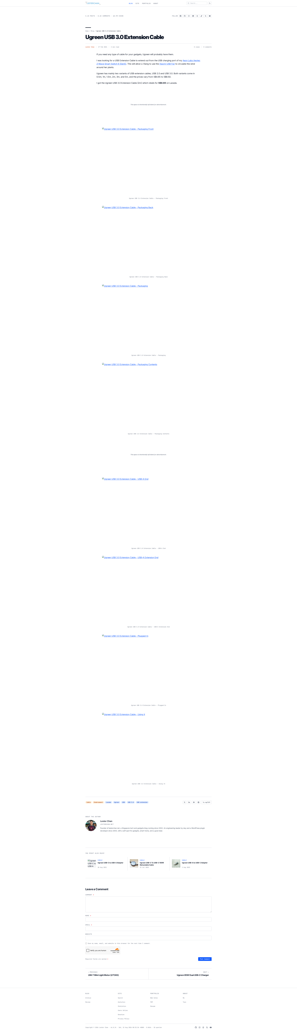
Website (88, 934)
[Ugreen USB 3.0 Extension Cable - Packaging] (148, 317)
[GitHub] (185, 16)
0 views (197, 47)
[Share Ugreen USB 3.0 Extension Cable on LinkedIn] (189, 802)
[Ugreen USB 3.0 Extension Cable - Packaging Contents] (148, 396)
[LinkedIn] (193, 16)
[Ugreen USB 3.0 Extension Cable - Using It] (148, 746)
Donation (121, 1015)
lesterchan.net (107, 824)
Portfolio (146, 3)
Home (87, 31)
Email (88, 925)
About (155, 3)
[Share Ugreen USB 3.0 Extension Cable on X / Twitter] (184, 802)
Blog (131, 3)
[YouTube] (210, 16)
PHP (151, 1002)
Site (137, 3)
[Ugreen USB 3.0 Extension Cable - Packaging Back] (148, 239)
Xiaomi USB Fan (167, 64)
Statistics (122, 1006)
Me (183, 998)
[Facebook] (180, 16)
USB (123, 802)
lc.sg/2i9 (206, 802)
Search (120, 998)
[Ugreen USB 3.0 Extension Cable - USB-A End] (148, 511)
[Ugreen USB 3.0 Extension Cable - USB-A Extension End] (148, 589)
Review (87, 1002)
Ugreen (116, 802)
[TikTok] (201, 16)
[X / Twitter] (205, 16)
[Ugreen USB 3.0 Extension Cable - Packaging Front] (148, 161)
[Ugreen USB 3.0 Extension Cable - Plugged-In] (148, 667)
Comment (89, 895)
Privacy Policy (123, 1019)
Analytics (121, 1002)
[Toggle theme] (210, 3)
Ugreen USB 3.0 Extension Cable (124, 37)
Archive (88, 998)
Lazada (108, 802)
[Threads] (197, 16)
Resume (152, 1006)
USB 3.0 (131, 802)
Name (88, 916)
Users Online (123, 1010)
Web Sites (154, 998)
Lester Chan (89, 47)
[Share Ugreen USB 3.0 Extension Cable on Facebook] (194, 802)
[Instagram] (189, 16)
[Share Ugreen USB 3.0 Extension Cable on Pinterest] (198, 802)
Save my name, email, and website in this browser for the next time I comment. (119, 943)
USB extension (142, 802)
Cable (89, 802)
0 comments (207, 47)
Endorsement (98, 802)
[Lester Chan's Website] (92, 3)
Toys (184, 1002)
